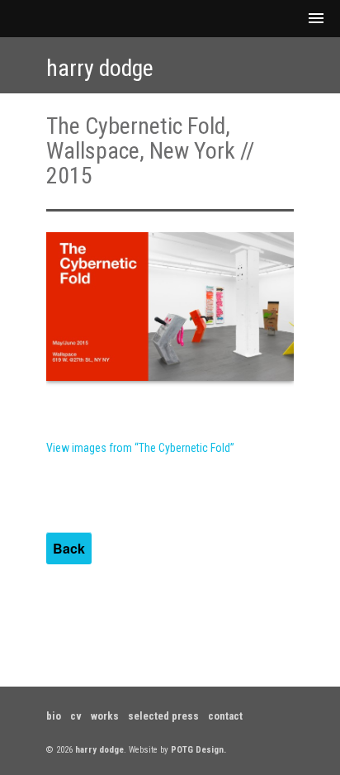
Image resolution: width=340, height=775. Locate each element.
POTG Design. (198, 749)
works (105, 716)
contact (225, 716)
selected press (163, 716)
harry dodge (99, 68)
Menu (170, 18)
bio (53, 716)
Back (69, 548)
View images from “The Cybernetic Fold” (140, 447)
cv (76, 716)
